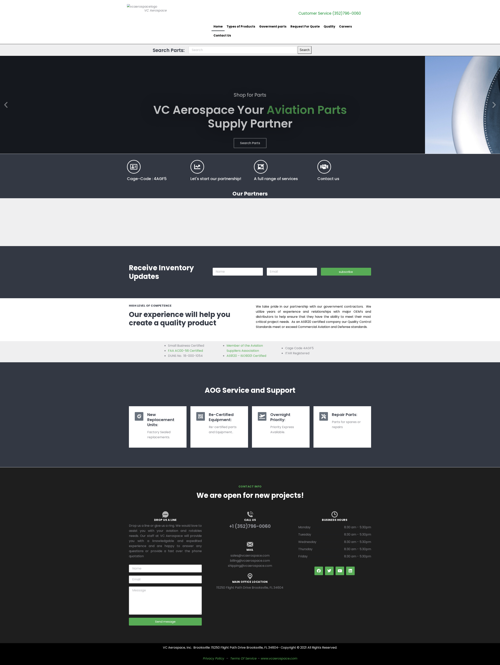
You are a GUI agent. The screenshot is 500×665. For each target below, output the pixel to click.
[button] (6, 105)
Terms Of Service (243, 658)
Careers (345, 26)
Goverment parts (273, 26)
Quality (329, 26)
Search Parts (250, 128)
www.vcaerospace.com (279, 658)
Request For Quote (305, 26)
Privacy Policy (213, 658)
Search (305, 50)
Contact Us (222, 35)
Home (218, 26)
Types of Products (241, 26)
